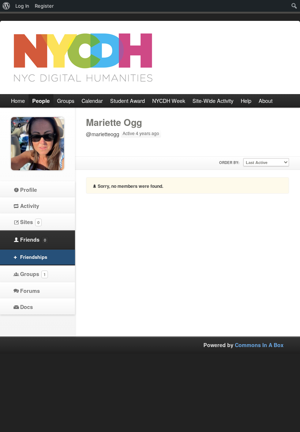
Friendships (33, 256)
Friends (33, 239)
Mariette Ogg (114, 122)
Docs (26, 306)
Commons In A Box (259, 345)
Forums (30, 290)
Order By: (229, 162)
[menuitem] (6, 6)
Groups (33, 274)
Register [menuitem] (44, 6)
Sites (30, 222)
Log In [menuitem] (22, 6)
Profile (28, 189)
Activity (29, 205)
